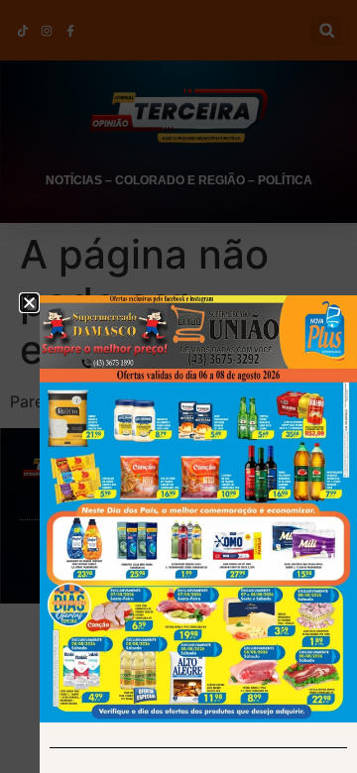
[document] (178, 386)
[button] (29, 302)
